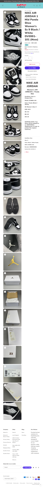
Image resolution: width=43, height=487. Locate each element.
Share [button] (27, 152)
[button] (2, 5)
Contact (5, 445)
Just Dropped (15, 435)
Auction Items (6, 453)
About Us (5, 432)
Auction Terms (6, 450)
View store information (31, 79)
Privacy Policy (6, 439)
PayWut (10, 483)
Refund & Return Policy (6, 436)
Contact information (36, 484)
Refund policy (16, 483)
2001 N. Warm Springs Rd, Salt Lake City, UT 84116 (16, 440)
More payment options (32, 71)
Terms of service (29, 483)
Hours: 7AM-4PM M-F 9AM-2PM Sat (15, 455)
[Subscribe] (20, 467)
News (23, 432)
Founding (24, 435)
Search (14, 432)
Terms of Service (7, 442)
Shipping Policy (6, 448)
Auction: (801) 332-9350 (15, 450)
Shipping (26, 49)
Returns (14, 459)
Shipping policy (37, 483)
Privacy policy (22, 483)
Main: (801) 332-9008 (16, 446)
